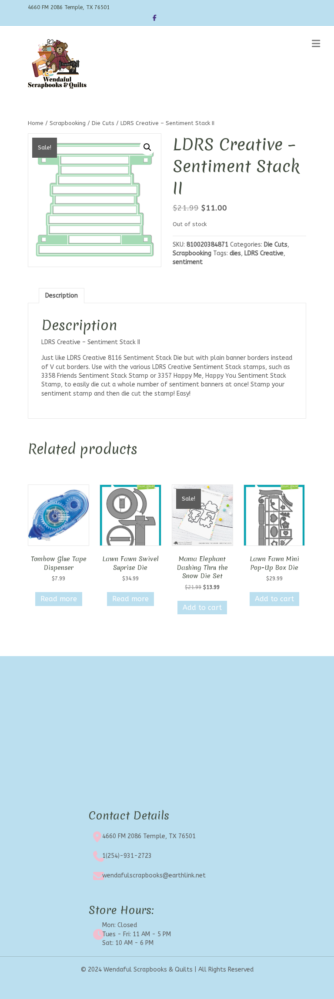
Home (35, 123)
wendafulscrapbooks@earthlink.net (154, 875)
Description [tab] (61, 295)
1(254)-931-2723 (127, 856)
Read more (58, 599)
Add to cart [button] (202, 607)
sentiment (188, 262)
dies (235, 253)
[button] (147, 147)
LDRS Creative (264, 253)
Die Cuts (103, 123)
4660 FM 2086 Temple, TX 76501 (149, 836)
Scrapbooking (68, 123)
